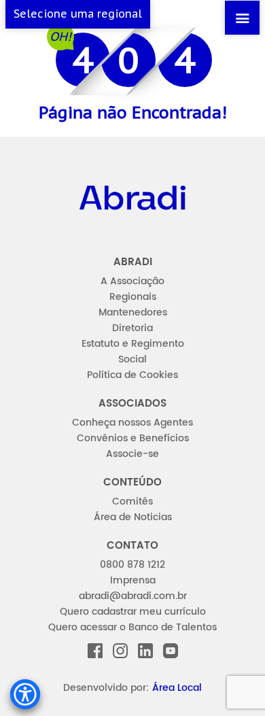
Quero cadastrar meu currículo (133, 611)
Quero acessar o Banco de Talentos (132, 627)
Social (132, 359)
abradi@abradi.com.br (133, 596)
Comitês (132, 501)
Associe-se (132, 454)
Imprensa (133, 580)
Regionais (132, 297)
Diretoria (132, 328)
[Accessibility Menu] (25, 694)
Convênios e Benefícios (133, 438)
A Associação (132, 281)
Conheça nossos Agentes (132, 422)
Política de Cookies (132, 375)
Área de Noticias (133, 517)
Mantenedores (133, 312)
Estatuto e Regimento (133, 344)
